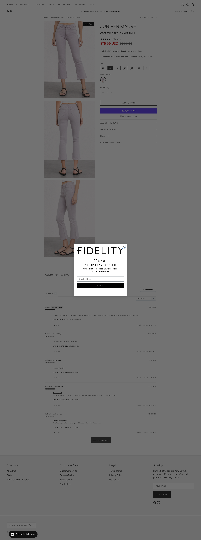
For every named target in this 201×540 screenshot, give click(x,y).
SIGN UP (100, 285)
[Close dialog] (124, 247)
